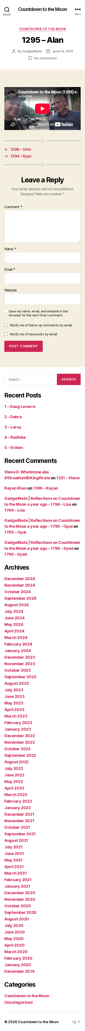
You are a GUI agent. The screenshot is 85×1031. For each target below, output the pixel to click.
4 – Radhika (15, 437)
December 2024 (19, 578)
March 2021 (15, 873)
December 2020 (19, 893)
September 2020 (20, 912)
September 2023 (20, 677)
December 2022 (19, 735)
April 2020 (14, 945)
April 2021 (14, 866)
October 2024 (17, 591)
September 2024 (20, 598)
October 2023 (17, 670)
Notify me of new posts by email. (34, 334)
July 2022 (13, 768)
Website (10, 290)
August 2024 (16, 605)
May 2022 (13, 781)
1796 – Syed (15, 554)
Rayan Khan (15, 488)
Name (10, 249)
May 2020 (14, 938)
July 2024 (13, 611)
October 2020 (17, 906)
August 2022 (16, 762)
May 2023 (13, 703)
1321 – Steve (68, 478)
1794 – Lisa (14, 510)
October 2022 (17, 749)
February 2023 (18, 722)
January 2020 (17, 964)
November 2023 (19, 663)
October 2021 (17, 827)
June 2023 (14, 696)
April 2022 (14, 788)
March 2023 (15, 716)
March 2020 (15, 951)
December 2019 (19, 971)
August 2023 (16, 683)
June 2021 (14, 853)
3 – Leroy (12, 427)
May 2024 (13, 624)
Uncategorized (18, 1002)
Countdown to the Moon (42, 9)
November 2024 (19, 585)
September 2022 (20, 755)
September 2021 (20, 834)
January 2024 (17, 650)
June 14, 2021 (62, 51)
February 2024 (18, 644)
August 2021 (16, 840)
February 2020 (18, 958)
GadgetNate (32, 51)
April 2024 (14, 631)
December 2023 (19, 657)
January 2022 (17, 807)
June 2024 (14, 618)
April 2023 (14, 709)
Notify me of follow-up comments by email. (41, 325)
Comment (13, 207)
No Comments (45, 58)
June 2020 (14, 932)
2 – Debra (13, 416)
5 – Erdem (13, 447)
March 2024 (15, 637)
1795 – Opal (15, 532)
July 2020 (14, 925)
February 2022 (18, 801)
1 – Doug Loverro (20, 406)
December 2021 (19, 814)
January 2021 (17, 886)
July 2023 (13, 690)
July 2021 (13, 847)
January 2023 (17, 729)
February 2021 (18, 879)
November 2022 (19, 742)
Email (9, 270)
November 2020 (19, 899)
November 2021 (19, 821)
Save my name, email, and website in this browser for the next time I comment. (38, 313)
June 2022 (14, 775)
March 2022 (15, 794)
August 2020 (16, 919)
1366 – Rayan (45, 488)
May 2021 (13, 860)
